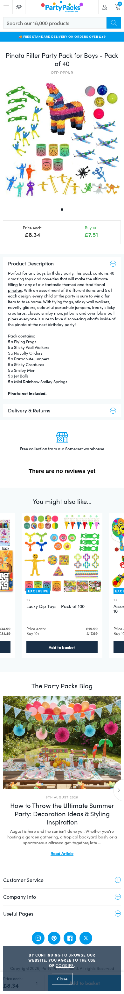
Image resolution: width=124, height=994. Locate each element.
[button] (62, 140)
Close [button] (62, 979)
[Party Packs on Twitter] (85, 938)
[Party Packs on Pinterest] (54, 938)
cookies (65, 965)
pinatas (15, 290)
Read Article (62, 853)
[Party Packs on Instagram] (38, 938)
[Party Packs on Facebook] (70, 938)
